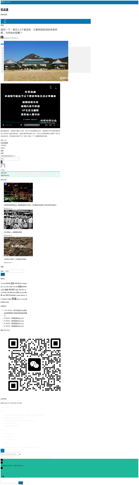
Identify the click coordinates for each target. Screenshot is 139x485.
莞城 (14, 298)
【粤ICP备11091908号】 (31, 447)
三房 (2, 283)
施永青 (14, 292)
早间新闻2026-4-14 (17, 321)
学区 (20, 289)
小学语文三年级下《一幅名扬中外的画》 (15, 259)
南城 (20, 286)
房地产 (5, 292)
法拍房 (4, 295)
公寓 (7, 286)
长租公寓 (24, 299)
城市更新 (12, 289)
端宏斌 (22, 295)
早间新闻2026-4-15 (17, 318)
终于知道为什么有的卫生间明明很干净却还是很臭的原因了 (15, 313)
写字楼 (14, 286)
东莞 (12, 283)
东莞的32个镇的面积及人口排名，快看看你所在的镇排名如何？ (24, 415)
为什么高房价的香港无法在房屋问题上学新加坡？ (20, 420)
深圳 (7, 295)
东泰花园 (7, 283)
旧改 (17, 292)
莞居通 (4, 9)
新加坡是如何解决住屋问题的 (13, 418)
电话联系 (3, 44)
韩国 (6, 143)
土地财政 (3, 289)
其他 (2, 25)
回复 (2, 476)
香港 (3, 302)
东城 (4, 283)
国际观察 (24, 286)
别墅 (17, 286)
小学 (25, 289)
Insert (20, 483)
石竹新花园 (18, 295)
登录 (2, 150)
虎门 (21, 299)
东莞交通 (16, 283)
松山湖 (23, 292)
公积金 (10, 286)
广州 (2, 292)
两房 (21, 283)
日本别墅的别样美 (9, 423)
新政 (11, 292)
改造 (8, 292)
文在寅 (3, 143)
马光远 (7, 302)
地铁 (6, 289)
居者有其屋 (4, 14)
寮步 (23, 289)
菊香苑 (18, 299)
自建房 (9, 299)
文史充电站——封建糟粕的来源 (13, 232)
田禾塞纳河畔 (12, 295)
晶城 (20, 292)
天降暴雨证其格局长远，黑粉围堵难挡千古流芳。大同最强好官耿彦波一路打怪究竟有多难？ (30, 205)
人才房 (4, 286)
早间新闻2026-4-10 (17, 326)
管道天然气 (5, 299)
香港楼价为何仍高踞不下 (12, 425)
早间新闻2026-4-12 (17, 323)
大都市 (16, 289)
